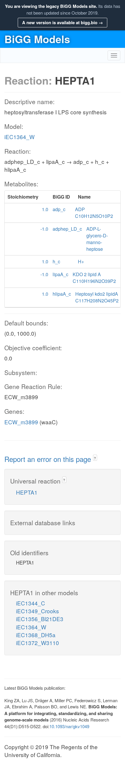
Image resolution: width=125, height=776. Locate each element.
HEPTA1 (27, 492)
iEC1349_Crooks (37, 611)
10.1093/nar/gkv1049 (69, 726)
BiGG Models (37, 38)
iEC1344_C (30, 603)
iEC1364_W (19, 137)
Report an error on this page (48, 459)
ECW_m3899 (21, 422)
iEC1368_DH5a (36, 635)
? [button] (95, 458)
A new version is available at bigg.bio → (62, 22)
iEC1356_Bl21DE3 (39, 619)
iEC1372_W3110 (37, 643)
